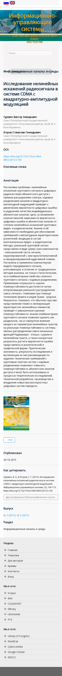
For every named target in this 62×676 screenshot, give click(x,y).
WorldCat (13, 641)
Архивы (12, 566)
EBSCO (12, 657)
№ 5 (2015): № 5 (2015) (16, 515)
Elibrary (12, 609)
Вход (11, 576)
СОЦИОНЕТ (15, 603)
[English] (12, 2)
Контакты (13, 571)
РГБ (10, 619)
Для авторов (15, 560)
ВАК (10, 598)
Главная (12, 550)
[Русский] (6, 2)
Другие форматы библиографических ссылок (30, 497)
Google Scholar (16, 652)
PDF (10, 439)
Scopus (12, 593)
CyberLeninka (15, 646)
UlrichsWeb (14, 614)
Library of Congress (19, 636)
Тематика (13, 555)
